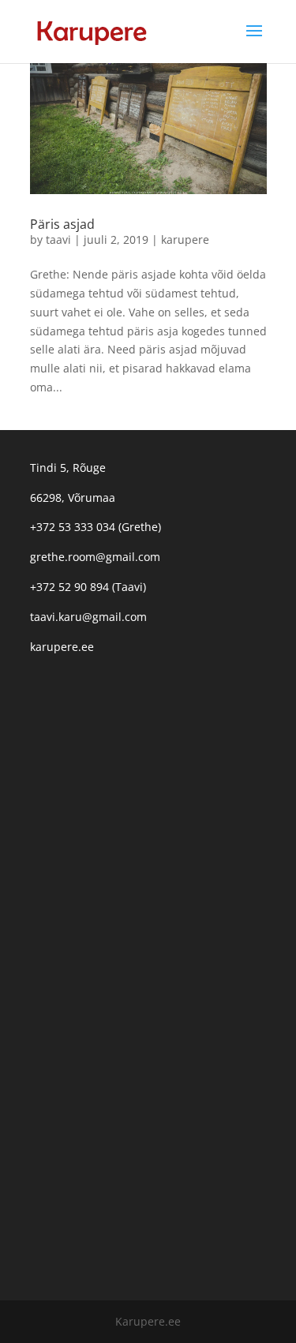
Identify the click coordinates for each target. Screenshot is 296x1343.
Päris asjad (62, 224)
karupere (185, 239)
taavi (58, 239)
